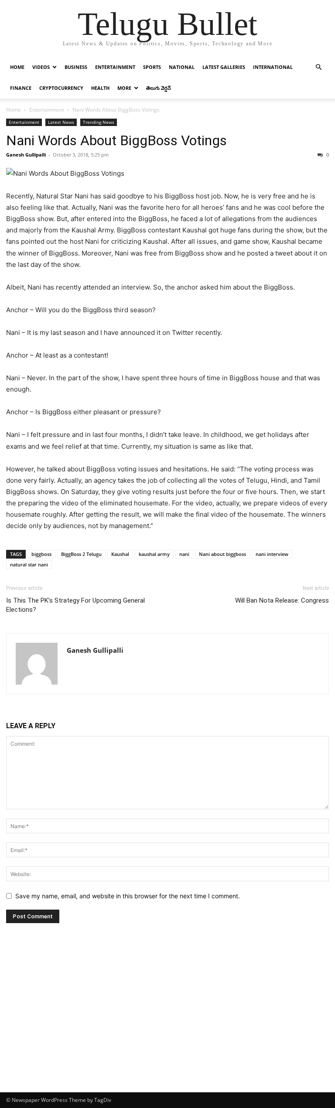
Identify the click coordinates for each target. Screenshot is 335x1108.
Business (76, 67)
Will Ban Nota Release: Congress (282, 600)
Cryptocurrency (61, 88)
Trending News (98, 122)
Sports (152, 67)
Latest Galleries (223, 67)
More (124, 88)
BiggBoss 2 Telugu (81, 554)
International (273, 67)
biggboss (41, 554)
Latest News (61, 122)
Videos (41, 67)
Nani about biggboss (222, 554)
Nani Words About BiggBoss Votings (116, 140)
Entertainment (115, 67)
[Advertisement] (167, 1027)
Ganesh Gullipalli (26, 154)
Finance (20, 88)
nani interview (272, 554)
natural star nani (29, 564)
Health (100, 88)
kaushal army (154, 554)
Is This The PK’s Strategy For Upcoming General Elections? (75, 605)
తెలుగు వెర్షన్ (158, 88)
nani (184, 554)
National (182, 67)
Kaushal (120, 554)
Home (17, 67)
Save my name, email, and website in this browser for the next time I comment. (127, 896)
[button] (318, 67)
